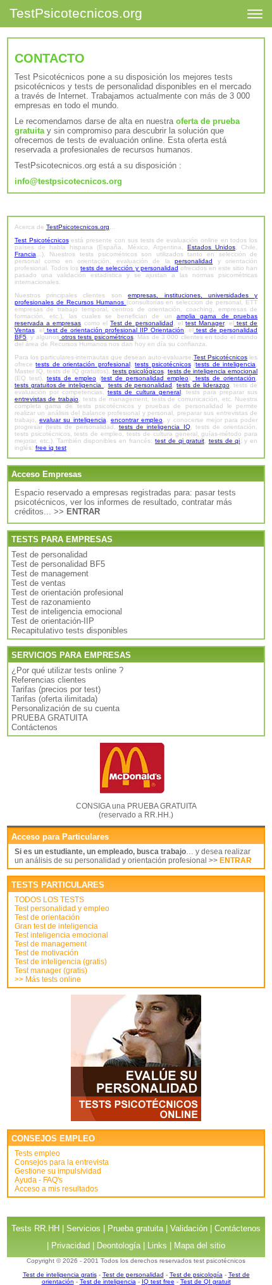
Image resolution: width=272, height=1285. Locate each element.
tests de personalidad (140, 385)
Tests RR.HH (35, 1228)
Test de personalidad (49, 554)
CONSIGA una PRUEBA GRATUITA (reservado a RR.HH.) (136, 810)
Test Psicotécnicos (42, 240)
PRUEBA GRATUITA (49, 718)
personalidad (194, 261)
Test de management (50, 573)
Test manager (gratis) (51, 970)
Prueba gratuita (135, 1228)
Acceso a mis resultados (56, 1188)
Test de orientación (47, 917)
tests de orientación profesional (82, 364)
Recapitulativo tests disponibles (69, 630)
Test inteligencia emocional (61, 935)
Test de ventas (38, 583)
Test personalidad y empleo (62, 908)
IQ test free (158, 1281)
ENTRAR (235, 860)
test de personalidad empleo (145, 378)
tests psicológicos (138, 371)
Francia (25, 254)
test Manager (204, 323)
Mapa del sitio (199, 1245)
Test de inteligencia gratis (60, 1274)
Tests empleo (37, 1153)
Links (157, 1245)
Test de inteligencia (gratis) (61, 961)
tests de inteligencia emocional (212, 371)
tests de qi (224, 440)
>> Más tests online (48, 979)
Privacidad (70, 1245)
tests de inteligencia (225, 364)
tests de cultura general (144, 391)
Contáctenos (34, 727)
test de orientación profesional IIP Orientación (114, 329)
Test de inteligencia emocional (66, 611)
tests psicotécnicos (163, 364)
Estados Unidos (211, 247)
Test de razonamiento (50, 602)
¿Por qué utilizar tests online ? (67, 670)
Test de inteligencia (108, 1281)
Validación (188, 1228)
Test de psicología (196, 1274)
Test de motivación (46, 952)
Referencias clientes (48, 680)
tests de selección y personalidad (129, 267)
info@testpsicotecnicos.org (68, 181)
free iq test (50, 447)
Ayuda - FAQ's (39, 1180)
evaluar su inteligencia (72, 419)
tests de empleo (71, 378)
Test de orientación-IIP (52, 621)
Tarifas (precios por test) (56, 689)
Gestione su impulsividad (58, 1171)
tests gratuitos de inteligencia (59, 385)
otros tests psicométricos (96, 336)
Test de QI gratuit (205, 1281)
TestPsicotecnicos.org (75, 13)
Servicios (83, 1228)
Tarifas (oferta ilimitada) (54, 699)
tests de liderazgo (203, 385)
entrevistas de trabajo (46, 398)
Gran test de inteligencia (56, 926)
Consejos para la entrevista (62, 1162)
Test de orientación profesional (67, 592)
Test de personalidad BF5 (58, 564)
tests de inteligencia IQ (154, 426)
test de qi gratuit (179, 440)
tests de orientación (224, 378)
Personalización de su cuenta (65, 708)
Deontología (118, 1245)
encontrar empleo (137, 419)
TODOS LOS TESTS (49, 899)
